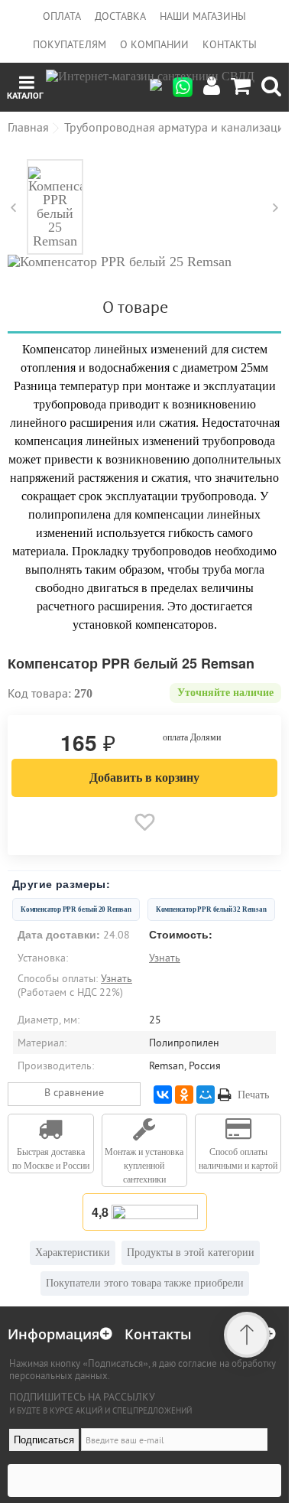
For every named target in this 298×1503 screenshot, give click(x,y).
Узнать (164, 958)
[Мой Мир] (205, 1094)
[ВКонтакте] (163, 1094)
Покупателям (69, 44)
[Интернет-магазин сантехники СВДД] (150, 87)
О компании (154, 44)
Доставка (120, 16)
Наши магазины (203, 16)
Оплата (62, 16)
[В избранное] (145, 822)
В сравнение (74, 1092)
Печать (253, 1095)
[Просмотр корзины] (240, 87)
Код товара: (39, 693)
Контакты (229, 44)
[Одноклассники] (184, 1094)
